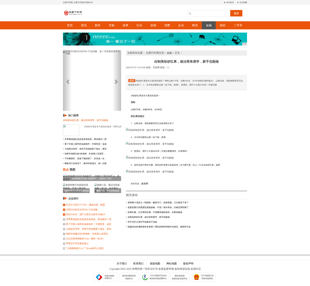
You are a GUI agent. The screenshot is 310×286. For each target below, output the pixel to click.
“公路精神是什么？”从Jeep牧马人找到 (83, 248)
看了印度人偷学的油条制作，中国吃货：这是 (85, 144)
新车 (98, 25)
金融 (209, 25)
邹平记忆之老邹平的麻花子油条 (141, 222)
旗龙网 (144, 183)
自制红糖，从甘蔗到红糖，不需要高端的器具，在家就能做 (154, 212)
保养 (125, 25)
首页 (70, 25)
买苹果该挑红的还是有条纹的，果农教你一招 (85, 139)
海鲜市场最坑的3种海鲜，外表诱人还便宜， (84, 153)
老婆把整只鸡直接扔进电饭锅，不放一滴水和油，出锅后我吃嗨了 (157, 207)
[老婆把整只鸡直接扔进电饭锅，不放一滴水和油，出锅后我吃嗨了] (76, 188)
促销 (153, 25)
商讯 (195, 25)
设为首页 (230, 2)
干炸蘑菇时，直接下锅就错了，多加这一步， (85, 158)
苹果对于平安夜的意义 (76, 243)
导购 (111, 25)
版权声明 (188, 263)
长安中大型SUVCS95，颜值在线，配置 (84, 205)
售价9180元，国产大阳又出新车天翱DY (84, 214)
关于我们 (122, 263)
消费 (167, 25)
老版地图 (155, 263)
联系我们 (138, 263)
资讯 (84, 25)
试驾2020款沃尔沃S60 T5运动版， (82, 209)
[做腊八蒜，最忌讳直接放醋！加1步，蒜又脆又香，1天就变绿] (107, 188)
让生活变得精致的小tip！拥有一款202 (83, 238)
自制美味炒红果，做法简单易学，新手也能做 (148, 217)
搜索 (236, 13)
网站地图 (171, 263)
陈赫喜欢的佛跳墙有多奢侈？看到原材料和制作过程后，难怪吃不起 (158, 227)
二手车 (238, 25)
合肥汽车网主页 (155, 52)
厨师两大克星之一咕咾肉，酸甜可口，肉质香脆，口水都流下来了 (157, 202)
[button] (67, 80)
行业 (139, 25)
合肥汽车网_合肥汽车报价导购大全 (78, 2)
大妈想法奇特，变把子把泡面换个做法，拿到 (85, 149)
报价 (223, 25)
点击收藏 (243, 2)
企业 (181, 25)
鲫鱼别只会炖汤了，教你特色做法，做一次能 (85, 163)
